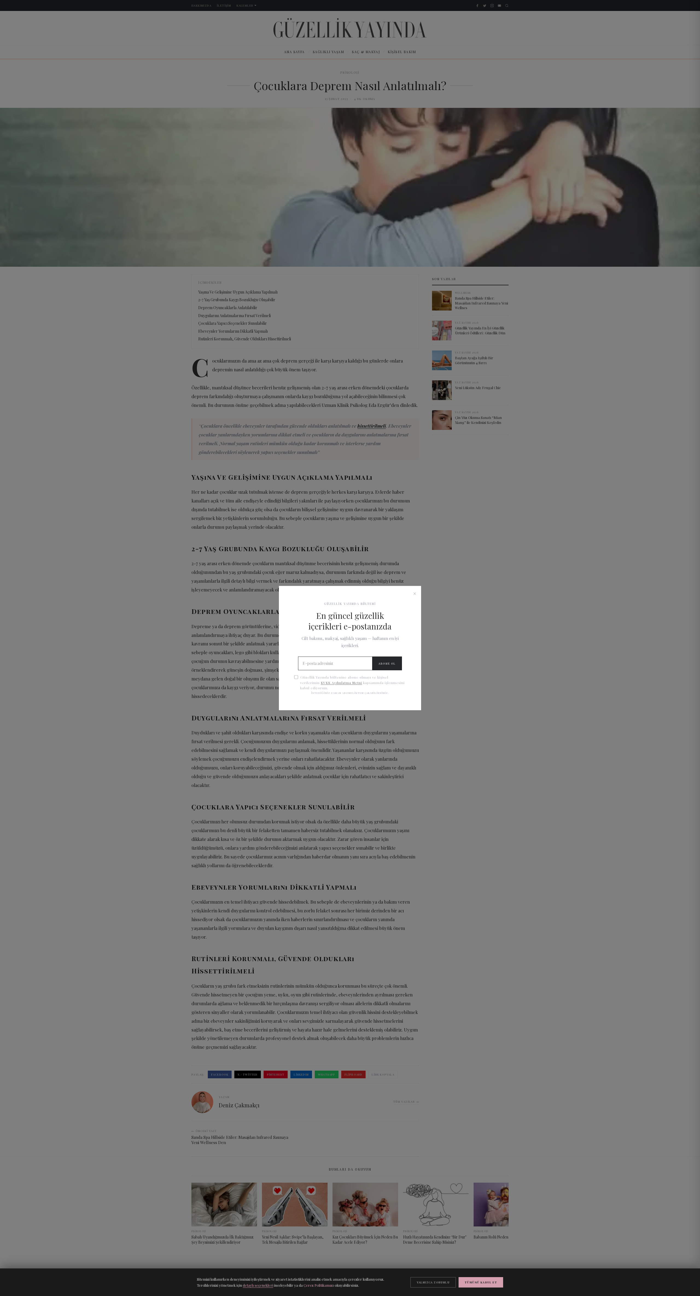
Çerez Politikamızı (319, 1285)
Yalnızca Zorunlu (433, 1282)
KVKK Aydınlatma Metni (341, 682)
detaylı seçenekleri (258, 1285)
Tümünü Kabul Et (481, 1282)
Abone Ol (387, 663)
